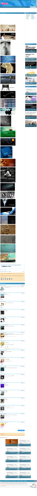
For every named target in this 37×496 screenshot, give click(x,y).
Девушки (32, 15)
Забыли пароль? (3, 0)
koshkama (1, 390)
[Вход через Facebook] (4, 279)
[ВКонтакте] (2, 266)
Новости (2, 269)
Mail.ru (16, 0)
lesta (0, 301)
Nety (6, 271)
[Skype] (8, 266)
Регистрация (6, 0)
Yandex (18, 0)
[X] (4, 266)
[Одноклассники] (3, 266)
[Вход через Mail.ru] (10, 279)
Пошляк (1, 293)
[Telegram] (9, 266)
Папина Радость (2, 422)
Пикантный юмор (28, 15)
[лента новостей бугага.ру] (36, 0)
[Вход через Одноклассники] (6, 279)
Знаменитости (28, 16)
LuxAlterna (1, 366)
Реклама (31, 0)
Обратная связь (34, 0)
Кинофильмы (32, 16)
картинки (5, 269)
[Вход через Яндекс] (12, 279)
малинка (1, 332)
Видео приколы (33, 14)
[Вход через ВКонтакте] (2, 279)
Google (15, 0)
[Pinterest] (10, 266)
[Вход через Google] (8, 279)
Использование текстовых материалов (4, 484)
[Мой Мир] (5, 266)
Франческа (1, 350)
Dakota (1, 374)
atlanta (1, 317)
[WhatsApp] (7, 266)
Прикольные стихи (33, 17)
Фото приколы (28, 14)
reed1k (1, 285)
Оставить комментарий (21, 430)
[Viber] (6, 266)
